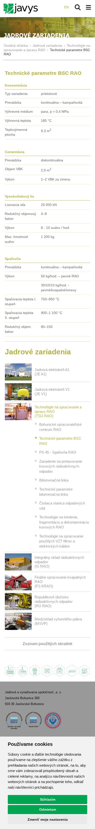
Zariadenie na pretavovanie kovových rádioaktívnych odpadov (60, 466)
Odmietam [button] (47, 809)
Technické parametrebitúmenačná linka (56, 491)
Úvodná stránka (16, 45)
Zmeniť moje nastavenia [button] (48, 819)
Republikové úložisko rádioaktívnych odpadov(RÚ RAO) (54, 601)
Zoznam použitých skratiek (47, 643)
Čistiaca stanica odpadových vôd (62, 505)
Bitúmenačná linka (53, 480)
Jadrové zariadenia (47, 45)
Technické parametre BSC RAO (60, 441)
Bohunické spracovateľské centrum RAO (60, 427)
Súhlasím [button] (47, 799)
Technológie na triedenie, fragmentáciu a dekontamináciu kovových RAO (64, 522)
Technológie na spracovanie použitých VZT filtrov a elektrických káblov (61, 541)
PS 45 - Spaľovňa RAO (57, 452)
